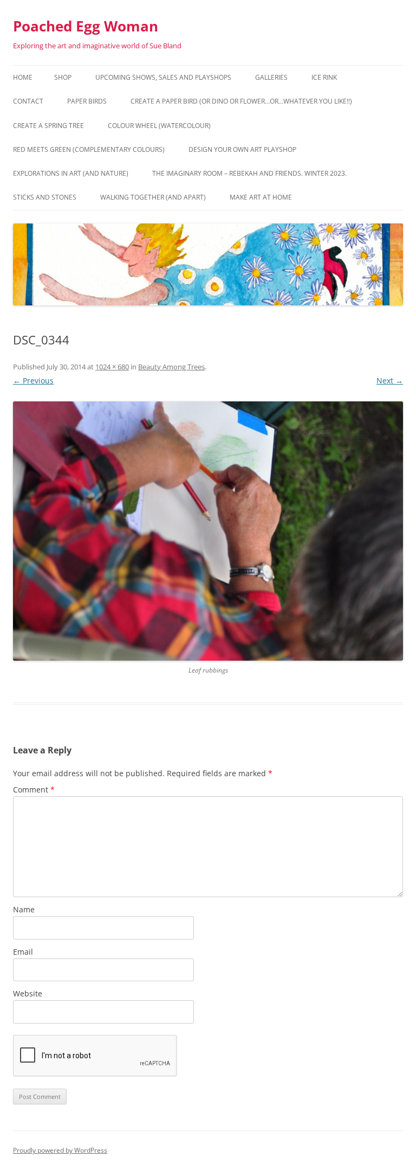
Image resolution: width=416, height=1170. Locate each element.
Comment (34, 789)
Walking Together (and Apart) (153, 197)
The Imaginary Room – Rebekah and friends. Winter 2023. (249, 173)
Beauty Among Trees (171, 367)
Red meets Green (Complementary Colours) (89, 149)
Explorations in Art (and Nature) (70, 173)
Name (24, 909)
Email (23, 952)
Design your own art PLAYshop (242, 149)
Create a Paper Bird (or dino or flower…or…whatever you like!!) (241, 101)
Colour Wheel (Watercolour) (159, 125)
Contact (28, 101)
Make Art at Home (261, 197)
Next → (389, 380)
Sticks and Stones (44, 197)
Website (27, 993)
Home (22, 77)
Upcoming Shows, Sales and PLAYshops (163, 77)
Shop (63, 77)
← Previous (33, 380)
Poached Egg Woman (85, 26)
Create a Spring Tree (48, 125)
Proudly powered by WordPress (60, 1150)
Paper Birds (87, 101)
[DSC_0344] (208, 531)
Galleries (271, 77)
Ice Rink (324, 77)
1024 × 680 (112, 367)
